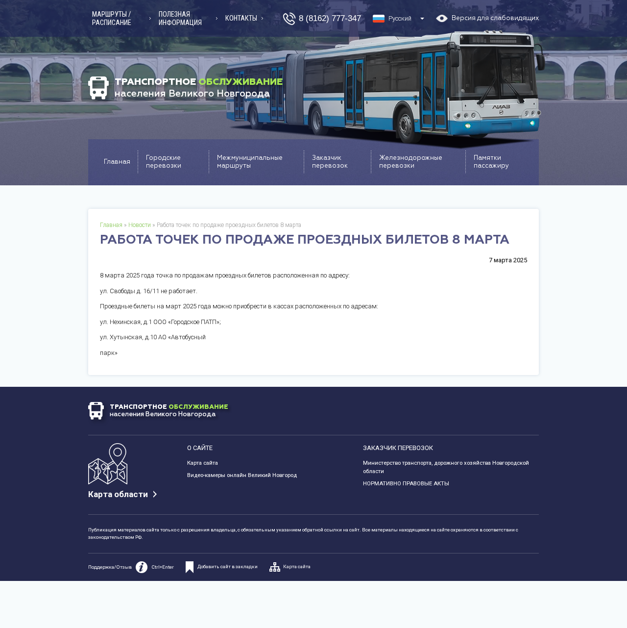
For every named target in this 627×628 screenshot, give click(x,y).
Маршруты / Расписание (111, 18)
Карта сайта (202, 462)
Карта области (118, 494)
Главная (117, 162)
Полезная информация (180, 18)
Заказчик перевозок (330, 162)
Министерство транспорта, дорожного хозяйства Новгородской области (446, 467)
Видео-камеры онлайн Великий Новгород (242, 475)
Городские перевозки (163, 162)
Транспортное (199, 87)
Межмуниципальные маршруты (250, 162)
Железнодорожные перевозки (410, 162)
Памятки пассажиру (491, 162)
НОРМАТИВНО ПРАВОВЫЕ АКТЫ (406, 483)
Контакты (241, 18)
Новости (139, 225)
